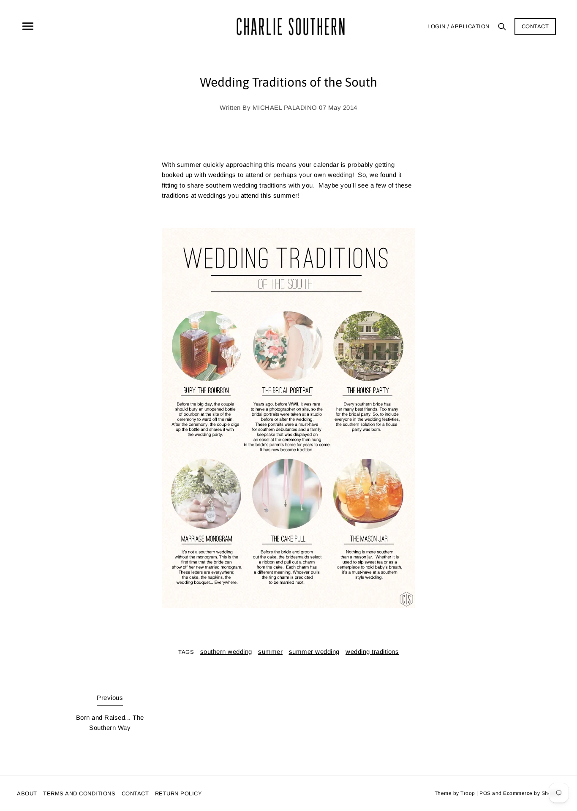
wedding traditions (372, 651)
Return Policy (178, 793)
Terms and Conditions (79, 793)
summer (270, 651)
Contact (535, 26)
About (27, 793)
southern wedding (226, 651)
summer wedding (314, 651)
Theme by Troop (455, 793)
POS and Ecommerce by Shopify (519, 793)
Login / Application (458, 26)
